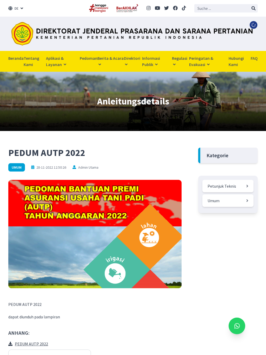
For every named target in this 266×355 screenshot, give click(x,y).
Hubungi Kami (236, 61)
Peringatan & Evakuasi (201, 61)
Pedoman (88, 58)
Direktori (132, 58)
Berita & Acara (110, 58)
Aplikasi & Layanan (55, 61)
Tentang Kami (31, 61)
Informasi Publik (151, 61)
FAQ (254, 58)
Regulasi (179, 58)
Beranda (16, 58)
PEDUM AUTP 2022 (31, 343)
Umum (17, 167)
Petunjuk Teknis (222, 186)
